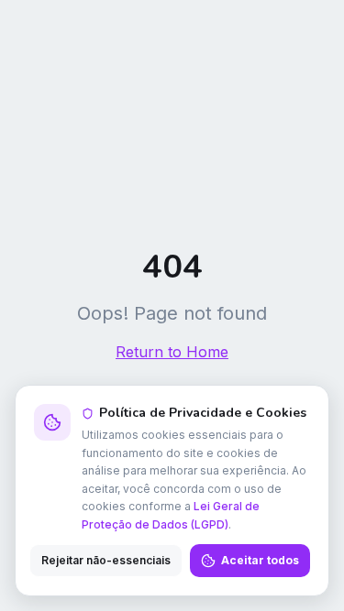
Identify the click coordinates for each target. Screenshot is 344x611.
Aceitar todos (260, 560)
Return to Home (172, 352)
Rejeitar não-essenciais (106, 560)
